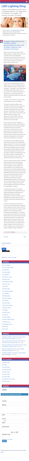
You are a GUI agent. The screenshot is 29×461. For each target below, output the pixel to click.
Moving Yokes (5, 326)
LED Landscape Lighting (7, 291)
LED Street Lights (6, 372)
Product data (5, 329)
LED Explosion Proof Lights (8, 379)
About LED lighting (6, 265)
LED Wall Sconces (6, 321)
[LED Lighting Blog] (14, 22)
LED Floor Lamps (6, 284)
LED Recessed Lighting (7, 305)
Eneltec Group (14, 450)
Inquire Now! (24, 394)
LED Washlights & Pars (7, 324)
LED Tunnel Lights (6, 376)
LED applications (5, 270)
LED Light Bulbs (5, 293)
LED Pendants (5, 300)
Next (25, 237)
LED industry (5, 286)
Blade (14, 232)
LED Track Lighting (6, 317)
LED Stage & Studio (6, 307)
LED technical (5, 314)
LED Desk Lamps (6, 279)
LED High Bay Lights (6, 369)
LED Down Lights (6, 362)
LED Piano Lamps (6, 303)
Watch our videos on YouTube (9, 257)
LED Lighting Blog (14, 6)
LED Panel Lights (6, 367)
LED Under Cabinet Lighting (8, 319)
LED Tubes (4, 364)
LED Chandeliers (5, 274)
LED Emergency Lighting (7, 281)
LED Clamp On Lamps (7, 277)
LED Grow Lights (6, 381)
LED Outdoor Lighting (7, 298)
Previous (6, 237)
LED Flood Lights (6, 374)
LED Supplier (5, 310)
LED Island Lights (6, 288)
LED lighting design (6, 295)
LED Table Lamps (6, 312)
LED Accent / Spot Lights (7, 267)
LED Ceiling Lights (6, 272)
